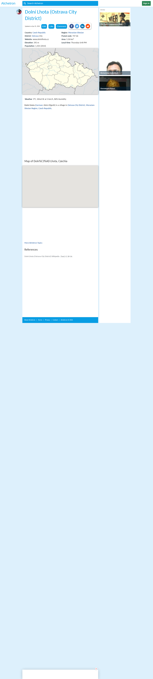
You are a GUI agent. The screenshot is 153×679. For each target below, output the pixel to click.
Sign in (146, 3)
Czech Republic (39, 33)
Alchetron (8, 3)
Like (51, 26)
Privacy (47, 606)
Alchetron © (67, 606)
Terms (40, 606)
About (29, 606)
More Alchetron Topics (33, 273)
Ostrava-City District (76, 105)
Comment (61, 26)
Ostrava (35, 36)
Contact (55, 606)
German (39, 105)
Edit (44, 26)
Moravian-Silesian (76, 33)
